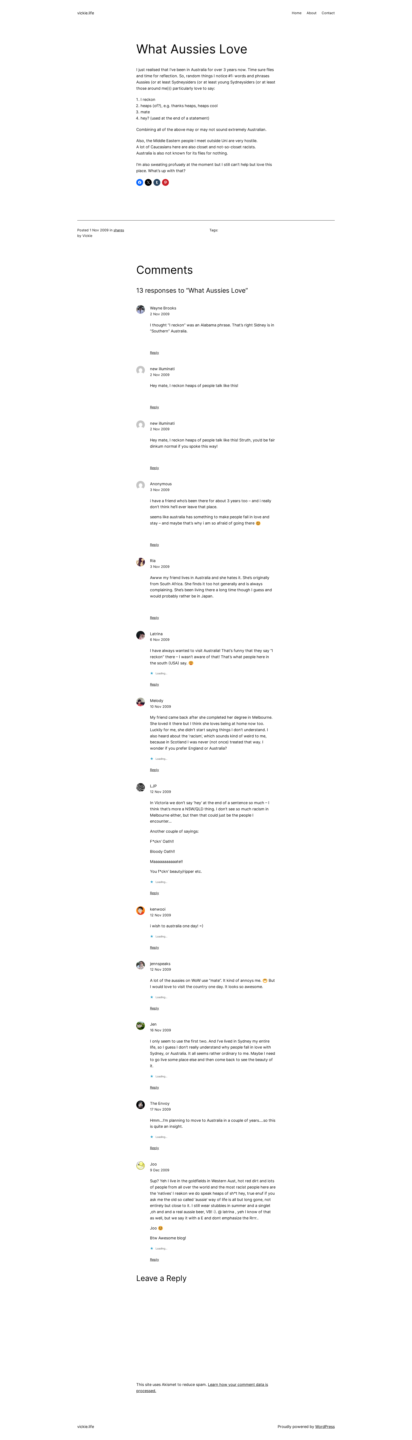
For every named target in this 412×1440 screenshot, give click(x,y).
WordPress (325, 1426)
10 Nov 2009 (160, 706)
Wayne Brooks (163, 308)
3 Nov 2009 (160, 490)
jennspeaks (160, 963)
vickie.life (85, 13)
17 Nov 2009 (160, 1109)
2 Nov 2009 (160, 314)
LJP (153, 786)
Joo (153, 1164)
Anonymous (161, 484)
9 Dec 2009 (159, 1170)
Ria (153, 560)
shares (119, 230)
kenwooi (157, 909)
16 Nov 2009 (160, 1030)
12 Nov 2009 (160, 792)
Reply (154, 352)
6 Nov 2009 (160, 639)
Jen (153, 1024)
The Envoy (160, 1103)
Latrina (156, 634)
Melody (156, 700)
